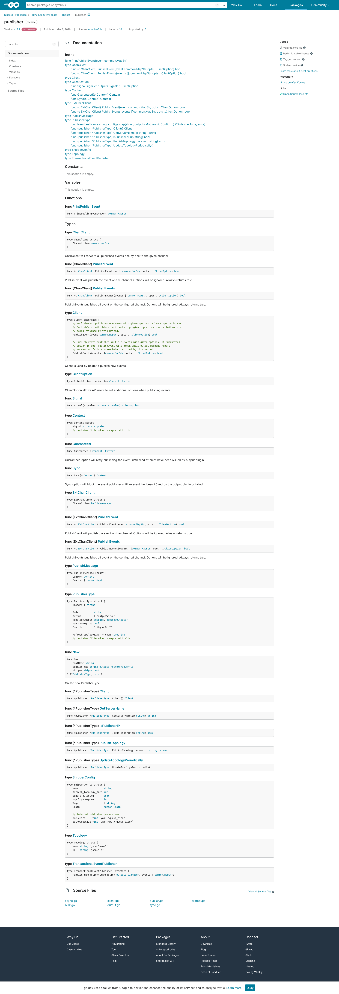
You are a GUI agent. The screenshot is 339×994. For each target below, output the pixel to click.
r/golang (250, 960)
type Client (72, 77)
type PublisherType (77, 120)
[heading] (15, 5)
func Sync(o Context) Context (91, 99)
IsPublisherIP (110, 726)
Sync (76, 468)
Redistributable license (296, 53)
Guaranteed (82, 444)
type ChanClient (76, 65)
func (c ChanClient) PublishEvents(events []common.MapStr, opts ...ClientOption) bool (128, 73)
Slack (248, 955)
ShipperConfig (93, 670)
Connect (251, 937)
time (115, 634)
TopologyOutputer (116, 619)
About (205, 937)
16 (116, 29)
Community (319, 5)
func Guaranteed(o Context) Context (95, 94)
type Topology (75, 154)
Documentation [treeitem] (18, 53)
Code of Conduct (211, 972)
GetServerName (112, 708)
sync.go (155, 905)
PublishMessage (101, 503)
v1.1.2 (12, 29)
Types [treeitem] (12, 83)
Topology (80, 835)
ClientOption (162, 271)
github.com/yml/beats (44, 14)
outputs (101, 405)
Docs (273, 5)
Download (206, 943)
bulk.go (70, 905)
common (112, 213)
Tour (114, 949)
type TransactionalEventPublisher (87, 158)
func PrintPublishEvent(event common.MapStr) (96, 60)
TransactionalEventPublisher (95, 864)
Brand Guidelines (210, 966)
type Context (74, 90)
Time (122, 634)
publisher (80, 14)
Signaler (113, 405)
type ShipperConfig (78, 149)
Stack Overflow (120, 955)
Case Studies (74, 949)
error (97, 674)
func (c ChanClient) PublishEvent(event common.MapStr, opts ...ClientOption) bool (126, 69)
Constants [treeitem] (15, 66)
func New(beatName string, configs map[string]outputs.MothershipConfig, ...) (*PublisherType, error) (138, 124)
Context (114, 381)
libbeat (66, 14)
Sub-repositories (165, 949)
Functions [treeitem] (14, 77)
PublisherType (84, 594)
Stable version (291, 65)
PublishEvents (104, 288)
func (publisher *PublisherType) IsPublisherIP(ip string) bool (110, 137)
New (76, 652)
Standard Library (166, 943)
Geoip (117, 806)
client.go (113, 900)
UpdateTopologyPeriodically (121, 760)
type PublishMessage (79, 115)
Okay (250, 988)
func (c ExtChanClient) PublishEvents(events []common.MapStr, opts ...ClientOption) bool (131, 111)
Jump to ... (14, 44)
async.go (71, 900)
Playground (118, 943)
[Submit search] (224, 5)
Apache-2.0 (95, 29)
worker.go (199, 900)
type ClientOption (77, 82)
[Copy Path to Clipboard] (88, 14)
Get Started (120, 937)
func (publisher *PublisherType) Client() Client (101, 128)
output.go (113, 905)
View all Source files (259, 891)
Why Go (236, 5)
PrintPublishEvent (86, 206)
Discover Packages (15, 14)
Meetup (249, 966)
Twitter (249, 943)
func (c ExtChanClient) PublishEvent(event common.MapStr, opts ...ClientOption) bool (128, 107)
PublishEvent (103, 264)
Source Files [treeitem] (16, 90)
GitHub (249, 949)
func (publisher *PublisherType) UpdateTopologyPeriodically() (112, 145)
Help (114, 960)
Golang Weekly (254, 972)
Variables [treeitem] (14, 71)
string (91, 605)
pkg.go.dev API (165, 960)
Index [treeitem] (12, 60)
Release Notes (209, 960)
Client (77, 312)
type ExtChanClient (78, 103)
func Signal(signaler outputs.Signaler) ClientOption (104, 86)
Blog (203, 949)
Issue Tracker (208, 955)
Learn (258, 5)
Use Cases (73, 943)
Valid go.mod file (292, 47)
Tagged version (292, 59)
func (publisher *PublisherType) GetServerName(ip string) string (113, 132)
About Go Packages (167, 955)
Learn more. (234, 988)
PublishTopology (112, 743)
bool (177, 271)
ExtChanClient (84, 492)
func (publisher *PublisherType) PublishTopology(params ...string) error (118, 141)
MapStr (122, 213)
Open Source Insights (295, 93)
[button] (281, 47)
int (106, 792)
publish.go (156, 900)
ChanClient (81, 232)
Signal (77, 398)
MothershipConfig (122, 666)
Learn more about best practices (298, 70)
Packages (296, 5)
